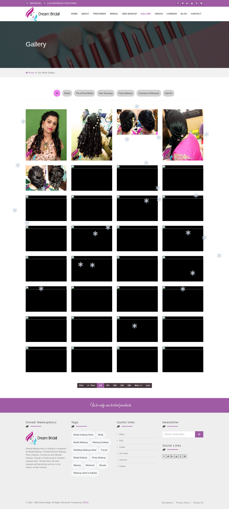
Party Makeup (125, 93)
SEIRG (85, 502)
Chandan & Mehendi (149, 93)
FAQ (121, 440)
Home (74, 13)
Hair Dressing (105, 93)
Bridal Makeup (81, 442)
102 (100, 385)
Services (123, 460)
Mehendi (90, 465)
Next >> (138, 385)
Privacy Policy (182, 503)
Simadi (102, 465)
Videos (159, 13)
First (81, 385)
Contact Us (198, 503)
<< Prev (91, 385)
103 (107, 385)
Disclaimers (167, 503)
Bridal (114, 13)
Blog (184, 13)
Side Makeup (129, 13)
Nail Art (168, 93)
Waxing (77, 465)
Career (122, 447)
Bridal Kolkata (80, 457)
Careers (172, 13)
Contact (196, 13)
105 (122, 385)
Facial (104, 450)
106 (129, 385)
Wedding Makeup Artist (85, 450)
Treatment (99, 13)
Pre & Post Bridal (84, 93)
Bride (100, 434)
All (57, 93)
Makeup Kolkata (101, 442)
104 (115, 385)
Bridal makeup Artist (83, 434)
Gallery (146, 13)
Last (148, 385)
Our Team (123, 453)
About (85, 13)
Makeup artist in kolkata (85, 473)
